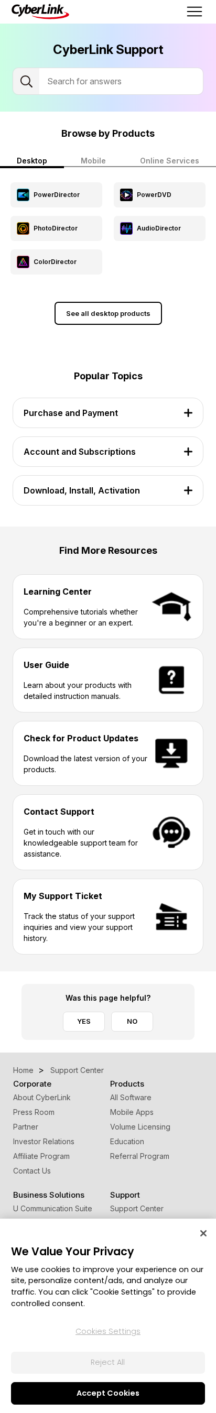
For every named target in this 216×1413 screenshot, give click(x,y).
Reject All (108, 1362)
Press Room (34, 1112)
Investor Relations (43, 1141)
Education (127, 1141)
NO (132, 1021)
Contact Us (32, 1170)
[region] (108, 1316)
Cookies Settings (108, 1331)
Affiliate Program (41, 1156)
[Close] (203, 1233)
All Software (131, 1097)
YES (84, 1021)
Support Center (137, 1208)
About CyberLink (42, 1097)
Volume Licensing (140, 1126)
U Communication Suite (52, 1208)
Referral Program (139, 1156)
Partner (25, 1126)
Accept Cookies (108, 1393)
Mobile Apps (132, 1112)
